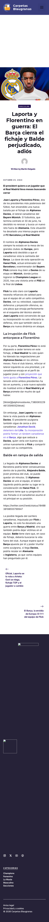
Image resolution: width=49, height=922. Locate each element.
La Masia (7, 879)
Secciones (8, 885)
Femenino (8, 876)
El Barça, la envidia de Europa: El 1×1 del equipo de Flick (34, 613)
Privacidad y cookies (13, 908)
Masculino (24, 106)
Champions (8, 873)
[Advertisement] (24, 41)
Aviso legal (8, 905)
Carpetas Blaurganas (22, 7)
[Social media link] (4, 855)
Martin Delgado (28, 169)
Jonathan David (26, 426)
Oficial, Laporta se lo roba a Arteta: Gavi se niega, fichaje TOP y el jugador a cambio (14, 579)
